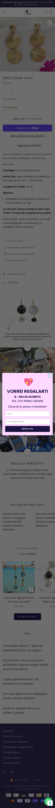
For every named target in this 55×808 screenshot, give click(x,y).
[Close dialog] (50, 376)
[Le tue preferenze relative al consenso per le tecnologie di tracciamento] (50, 803)
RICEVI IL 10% (27, 428)
